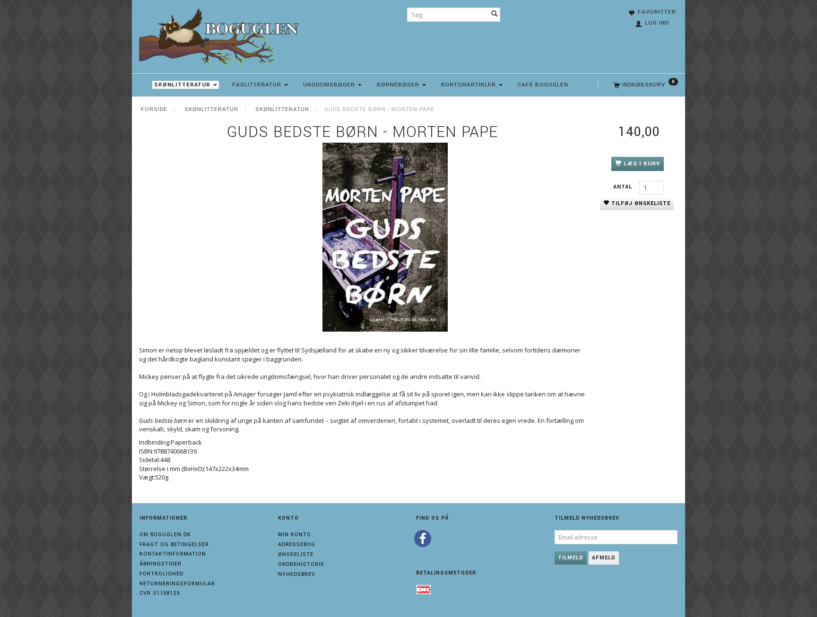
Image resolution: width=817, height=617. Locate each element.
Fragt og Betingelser (174, 544)
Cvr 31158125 (159, 593)
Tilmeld (570, 557)
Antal (623, 187)
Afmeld (604, 557)
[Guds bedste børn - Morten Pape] (385, 237)
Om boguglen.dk (165, 534)
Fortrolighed (161, 573)
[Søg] (494, 14)
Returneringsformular (177, 583)
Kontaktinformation (172, 553)
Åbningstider (160, 563)
